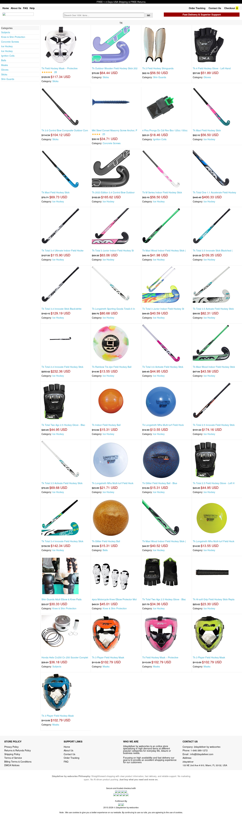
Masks (4, 65)
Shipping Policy (12, 754)
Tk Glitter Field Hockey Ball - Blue (159, 483)
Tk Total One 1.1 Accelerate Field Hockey (214, 192)
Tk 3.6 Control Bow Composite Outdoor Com (64, 130)
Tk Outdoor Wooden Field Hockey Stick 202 (114, 68)
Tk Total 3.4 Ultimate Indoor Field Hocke (62, 250)
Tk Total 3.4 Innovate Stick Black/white (61, 308)
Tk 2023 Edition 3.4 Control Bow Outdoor (113, 192)
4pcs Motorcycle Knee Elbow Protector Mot (114, 599)
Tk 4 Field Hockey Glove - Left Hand (212, 68)
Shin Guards (7, 79)
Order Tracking (197, 8)
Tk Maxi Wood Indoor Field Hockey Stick (214, 366)
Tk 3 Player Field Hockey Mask (108, 657)
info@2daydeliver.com (201, 754)
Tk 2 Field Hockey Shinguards (158, 68)
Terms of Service (13, 757)
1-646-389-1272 (199, 750)
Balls (3, 60)
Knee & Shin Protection (13, 37)
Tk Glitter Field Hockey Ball (106, 541)
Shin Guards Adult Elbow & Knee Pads (61, 599)
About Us (16, 8)
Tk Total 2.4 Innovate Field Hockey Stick (62, 366)
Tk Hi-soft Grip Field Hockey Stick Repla (213, 599)
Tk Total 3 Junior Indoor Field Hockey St (113, 250)
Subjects (5, 32)
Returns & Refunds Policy (17, 750)
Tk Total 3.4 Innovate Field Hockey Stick (62, 541)
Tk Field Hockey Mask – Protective (59, 68)
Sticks (4, 74)
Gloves (4, 69)
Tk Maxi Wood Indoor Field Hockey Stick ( (164, 250)
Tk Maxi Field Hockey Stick (207, 130)
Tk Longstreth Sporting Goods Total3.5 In (113, 308)
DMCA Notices (11, 765)
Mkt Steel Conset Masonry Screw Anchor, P (114, 130)
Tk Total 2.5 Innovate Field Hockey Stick (214, 425)
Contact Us (215, 8)
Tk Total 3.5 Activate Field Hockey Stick (213, 308)
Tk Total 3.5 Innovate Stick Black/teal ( (213, 250)
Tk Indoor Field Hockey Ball (106, 425)
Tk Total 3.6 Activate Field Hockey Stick (162, 366)
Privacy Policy (11, 746)
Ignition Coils (7, 55)
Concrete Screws (10, 41)
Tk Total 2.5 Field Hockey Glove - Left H (213, 483)
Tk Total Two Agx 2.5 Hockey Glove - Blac (63, 425)
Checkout (229, 8)
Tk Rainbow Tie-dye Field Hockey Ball (111, 366)
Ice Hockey (7, 46)
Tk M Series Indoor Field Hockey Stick (162, 192)
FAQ (25, 8)
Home (5, 8)
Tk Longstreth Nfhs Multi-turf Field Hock (163, 425)
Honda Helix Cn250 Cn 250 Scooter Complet (64, 657)
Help (32, 8)
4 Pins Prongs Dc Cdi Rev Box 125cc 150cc (165, 130)
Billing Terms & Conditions (17, 761)
